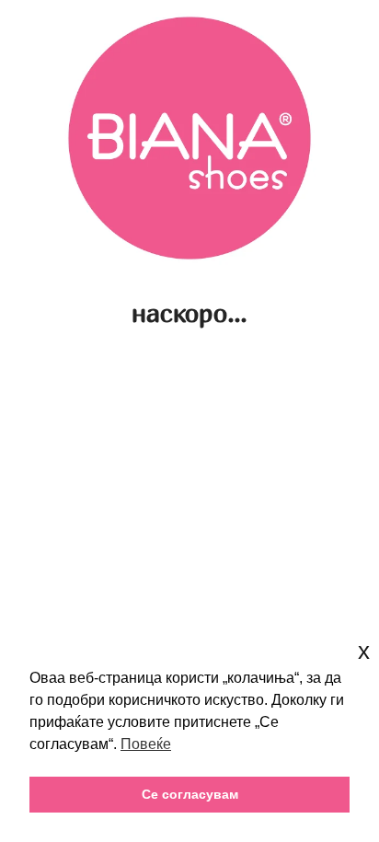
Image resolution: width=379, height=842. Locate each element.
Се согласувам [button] (190, 794)
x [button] (364, 651)
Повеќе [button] (146, 744)
